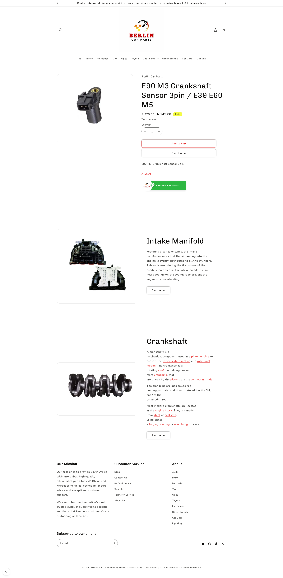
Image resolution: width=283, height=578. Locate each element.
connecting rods (201, 379)
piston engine (200, 356)
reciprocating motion (176, 361)
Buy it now (179, 153)
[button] (60, 30)
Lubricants (178, 506)
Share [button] (147, 174)
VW (174, 489)
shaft (161, 370)
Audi (175, 472)
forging (154, 424)
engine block (163, 410)
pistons (175, 379)
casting (165, 424)
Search (118, 489)
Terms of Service (124, 495)
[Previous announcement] (57, 3)
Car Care (177, 517)
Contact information (191, 567)
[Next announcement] (225, 3)
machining (181, 424)
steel (157, 415)
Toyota (176, 500)
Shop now (158, 290)
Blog (117, 472)
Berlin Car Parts (98, 567)
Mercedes (178, 483)
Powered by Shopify (116, 567)
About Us (120, 500)
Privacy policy (152, 567)
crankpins (160, 375)
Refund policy (122, 483)
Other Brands (180, 512)
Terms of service (170, 567)
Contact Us (120, 477)
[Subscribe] (114, 543)
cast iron (170, 415)
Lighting (177, 523)
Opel (175, 495)
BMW (175, 477)
